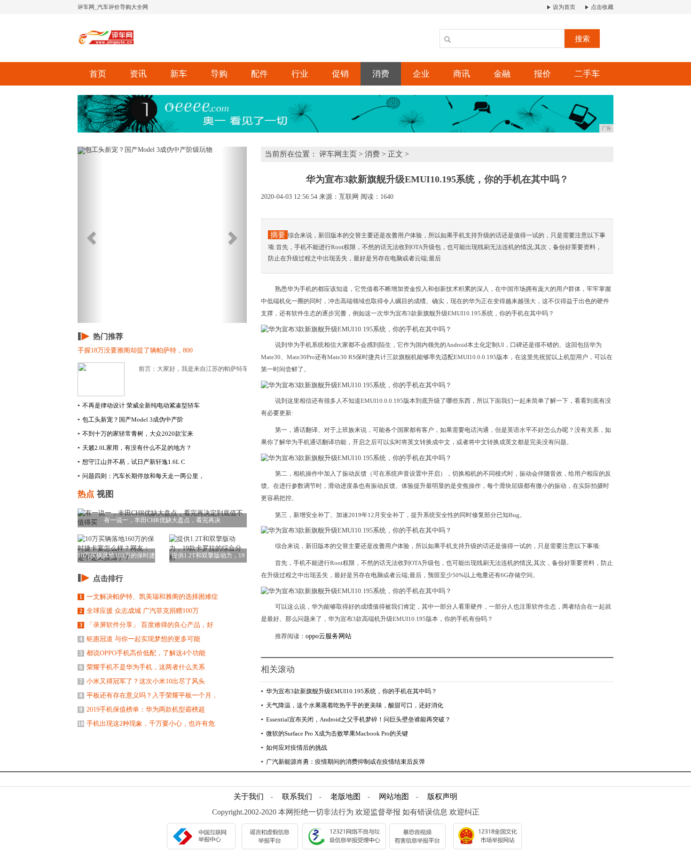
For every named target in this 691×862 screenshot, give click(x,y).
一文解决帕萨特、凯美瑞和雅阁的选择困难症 (148, 596)
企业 (421, 73)
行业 (299, 73)
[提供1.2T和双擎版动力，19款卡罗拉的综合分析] (208, 547)
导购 (219, 73)
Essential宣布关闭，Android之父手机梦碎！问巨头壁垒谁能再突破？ (356, 719)
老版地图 (345, 796)
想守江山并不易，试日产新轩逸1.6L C (131, 461)
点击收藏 (601, 7)
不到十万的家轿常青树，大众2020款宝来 (135, 433)
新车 (178, 73)
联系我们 (297, 796)
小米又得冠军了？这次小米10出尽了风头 (142, 681)
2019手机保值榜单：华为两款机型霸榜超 (142, 709)
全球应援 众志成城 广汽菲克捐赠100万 (139, 610)
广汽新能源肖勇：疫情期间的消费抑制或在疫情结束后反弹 (343, 761)
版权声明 (442, 796)
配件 (259, 73)
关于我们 (249, 796)
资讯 (138, 73)
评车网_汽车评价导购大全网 (113, 7)
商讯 (461, 73)
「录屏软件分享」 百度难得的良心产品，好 (146, 624)
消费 (380, 73)
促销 (340, 73)
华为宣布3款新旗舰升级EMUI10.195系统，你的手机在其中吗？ (349, 691)
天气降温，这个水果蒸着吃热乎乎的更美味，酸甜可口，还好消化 (352, 705)
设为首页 (563, 7)
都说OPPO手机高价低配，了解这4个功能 (142, 653)
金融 (502, 73)
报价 (542, 73)
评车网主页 (338, 154)
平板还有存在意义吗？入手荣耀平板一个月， (148, 695)
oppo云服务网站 (329, 636)
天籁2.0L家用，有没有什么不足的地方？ (135, 447)
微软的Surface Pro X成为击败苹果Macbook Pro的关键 (334, 733)
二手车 (587, 73)
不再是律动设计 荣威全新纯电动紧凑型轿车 (139, 405)
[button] (90, 235)
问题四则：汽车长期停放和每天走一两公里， (141, 475)
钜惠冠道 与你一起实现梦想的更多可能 (139, 639)
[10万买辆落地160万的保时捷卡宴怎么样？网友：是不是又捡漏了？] (116, 547)
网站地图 (394, 796)
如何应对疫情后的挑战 (294, 747)
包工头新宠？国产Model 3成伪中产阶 (130, 419)
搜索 (582, 39)
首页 (97, 73)
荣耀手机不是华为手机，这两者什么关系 (142, 667)
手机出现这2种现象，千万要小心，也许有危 (146, 723)
